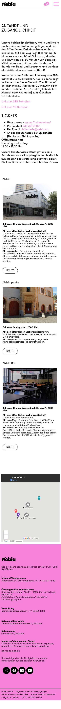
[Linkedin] (22, 670)
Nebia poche (11, 282)
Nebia (6, 179)
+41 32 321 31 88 (37, 610)
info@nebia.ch (8, 580)
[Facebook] (14, 670)
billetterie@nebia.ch (35, 129)
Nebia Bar (9, 363)
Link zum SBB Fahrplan (15, 101)
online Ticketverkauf (38, 122)
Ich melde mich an (10, 650)
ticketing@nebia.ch (27, 580)
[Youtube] (29, 670)
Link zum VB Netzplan (14, 107)
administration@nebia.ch (14, 610)
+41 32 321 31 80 (47, 580)
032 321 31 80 (31, 126)
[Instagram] (6, 670)
